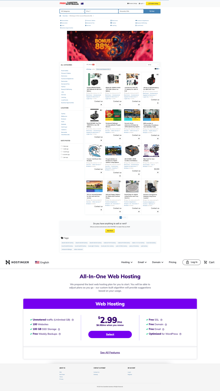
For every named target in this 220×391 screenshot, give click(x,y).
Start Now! (110, 230)
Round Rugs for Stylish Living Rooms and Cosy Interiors (131, 196)
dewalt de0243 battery (67, 242)
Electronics (115, 20)
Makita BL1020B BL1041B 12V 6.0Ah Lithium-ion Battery (113, 89)
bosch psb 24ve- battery (107, 246)
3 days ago (65, 146)
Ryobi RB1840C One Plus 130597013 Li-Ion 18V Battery (94, 125)
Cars (152, 164)
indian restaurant (78, 249)
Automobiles (64, 20)
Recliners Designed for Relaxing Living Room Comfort (150, 196)
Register (130, 374)
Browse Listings (133, 3)
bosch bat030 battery (80, 246)
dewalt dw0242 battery (96, 242)
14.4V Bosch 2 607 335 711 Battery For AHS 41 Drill (131, 89)
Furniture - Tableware (148, 203)
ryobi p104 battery (134, 246)
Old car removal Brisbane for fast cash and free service (94, 196)
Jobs (62, 25)
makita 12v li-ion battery (138, 242)
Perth (62, 121)
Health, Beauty (152, 130)
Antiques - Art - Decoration (112, 203)
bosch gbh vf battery (93, 246)
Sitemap (96, 374)
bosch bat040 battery (67, 246)
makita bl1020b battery (124, 242)
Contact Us (96, 372)
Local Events (139, 25)
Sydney (63, 113)
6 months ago (66, 154)
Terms (61, 376)
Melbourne (64, 116)
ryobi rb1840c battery (121, 246)
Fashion (114, 23)
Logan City (89, 98)
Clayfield (107, 132)
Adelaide (63, 124)
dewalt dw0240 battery (81, 242)
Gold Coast (64, 127)
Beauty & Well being (142, 23)
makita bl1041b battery (110, 242)
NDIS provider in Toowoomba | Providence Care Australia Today (150, 125)
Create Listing (154, 3)
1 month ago (66, 151)
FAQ (60, 372)
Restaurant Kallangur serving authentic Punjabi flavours (113, 125)
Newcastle (64, 132)
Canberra (63, 129)
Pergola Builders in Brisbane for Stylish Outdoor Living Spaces (112, 160)
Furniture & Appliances (143, 20)
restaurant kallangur (67, 249)
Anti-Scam (62, 374)
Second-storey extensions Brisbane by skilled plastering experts (132, 125)
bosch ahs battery (151, 242)
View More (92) (65, 134)
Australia (65, 16)
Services (88, 25)
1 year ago (65, 157)
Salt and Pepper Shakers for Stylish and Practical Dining (113, 196)
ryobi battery (144, 246)
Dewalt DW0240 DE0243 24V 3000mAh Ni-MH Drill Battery (94, 89)
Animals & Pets (90, 23)
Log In (129, 372)
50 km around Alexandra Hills (103, 69)
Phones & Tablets (90, 20)
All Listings (90, 64)
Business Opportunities (67, 28)
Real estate (64, 23)
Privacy (61, 379)
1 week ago (65, 149)
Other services (115, 130)
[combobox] (72, 11)
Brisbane (63, 119)
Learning (114, 25)
